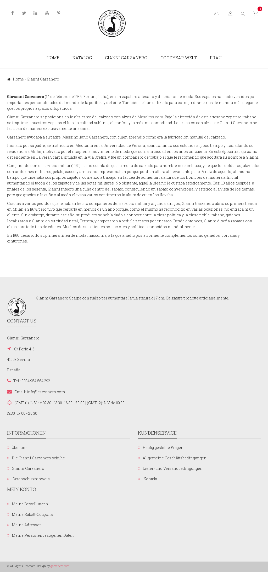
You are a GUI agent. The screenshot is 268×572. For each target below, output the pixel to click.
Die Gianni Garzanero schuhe (38, 457)
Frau (216, 57)
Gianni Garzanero (126, 57)
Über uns (19, 447)
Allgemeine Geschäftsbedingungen (174, 457)
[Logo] (112, 23)
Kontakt (150, 478)
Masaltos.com (150, 116)
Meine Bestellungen (30, 503)
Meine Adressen (27, 524)
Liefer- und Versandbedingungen (173, 468)
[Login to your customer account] (230, 13)
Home (53, 57)
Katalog (82, 57)
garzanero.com (60, 566)
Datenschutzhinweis (31, 478)
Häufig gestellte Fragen (163, 447)
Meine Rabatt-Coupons (32, 514)
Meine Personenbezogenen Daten (43, 535)
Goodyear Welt (178, 57)
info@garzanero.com (46, 391)
